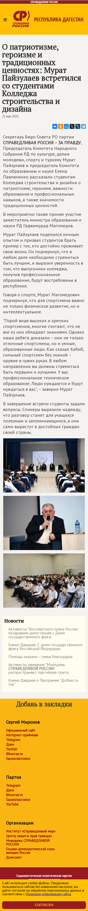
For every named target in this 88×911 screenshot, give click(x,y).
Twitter (11, 749)
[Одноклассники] (60, 126)
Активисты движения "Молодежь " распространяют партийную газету (36, 669)
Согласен (44, 905)
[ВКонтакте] (54, 126)
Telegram (13, 740)
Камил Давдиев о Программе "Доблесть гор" (41, 682)
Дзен (10, 744)
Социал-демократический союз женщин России (30, 850)
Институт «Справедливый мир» (30, 831)
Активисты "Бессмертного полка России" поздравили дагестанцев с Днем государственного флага (41, 633)
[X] (72, 126)
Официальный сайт (20, 730)
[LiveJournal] (77, 126)
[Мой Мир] (66, 126)
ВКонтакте (14, 754)
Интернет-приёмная (22, 735)
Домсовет (14, 857)
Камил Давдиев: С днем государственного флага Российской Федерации (43, 647)
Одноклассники (18, 758)
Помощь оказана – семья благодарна (38, 657)
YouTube (12, 804)
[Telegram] (83, 126)
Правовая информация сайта (48, 894)
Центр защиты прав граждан (29, 836)
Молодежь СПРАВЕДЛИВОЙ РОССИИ (28, 842)
